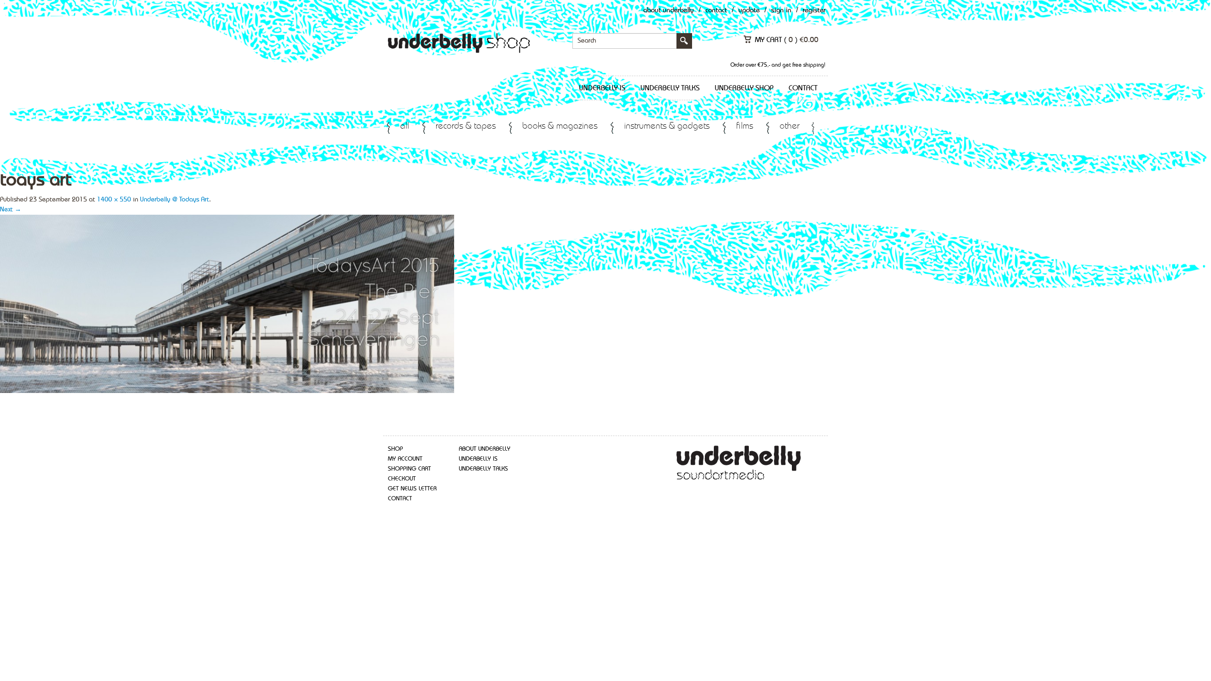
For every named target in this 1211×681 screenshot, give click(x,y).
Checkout (402, 479)
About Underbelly (668, 10)
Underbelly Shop (744, 88)
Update (749, 10)
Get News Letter (412, 489)
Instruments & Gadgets (667, 126)
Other (789, 126)
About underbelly (484, 449)
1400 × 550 (114, 199)
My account (405, 459)
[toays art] (227, 303)
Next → (10, 209)
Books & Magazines (559, 126)
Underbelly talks (670, 88)
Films (744, 126)
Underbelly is (602, 88)
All (404, 126)
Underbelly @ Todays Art (174, 199)
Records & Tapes (466, 126)
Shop (395, 449)
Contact (716, 10)
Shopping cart (409, 469)
